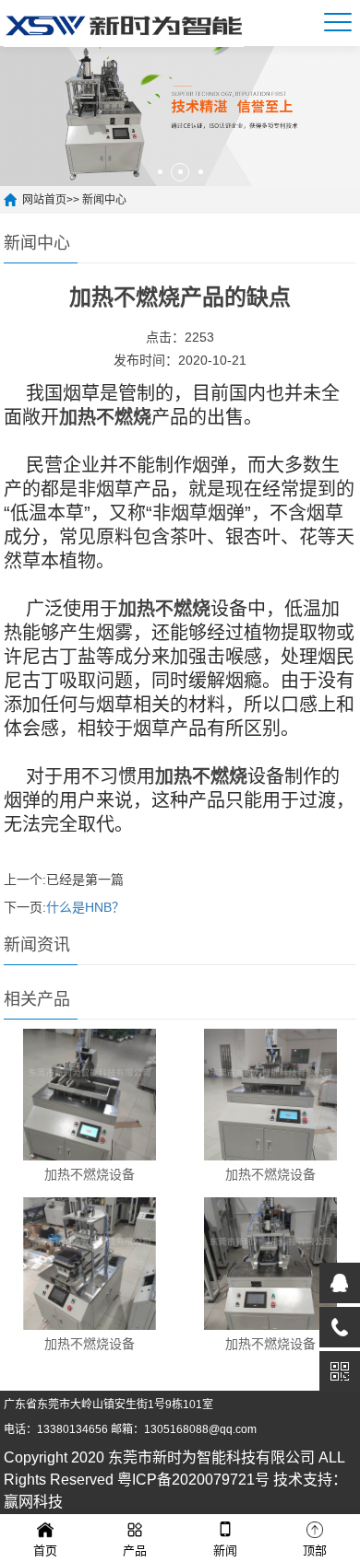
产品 (135, 1550)
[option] (180, 116)
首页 (45, 1550)
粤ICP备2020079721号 (193, 1479)
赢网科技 (33, 1502)
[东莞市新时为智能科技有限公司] (124, 23)
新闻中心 (104, 199)
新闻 (225, 1550)
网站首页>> (52, 199)
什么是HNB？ (85, 907)
